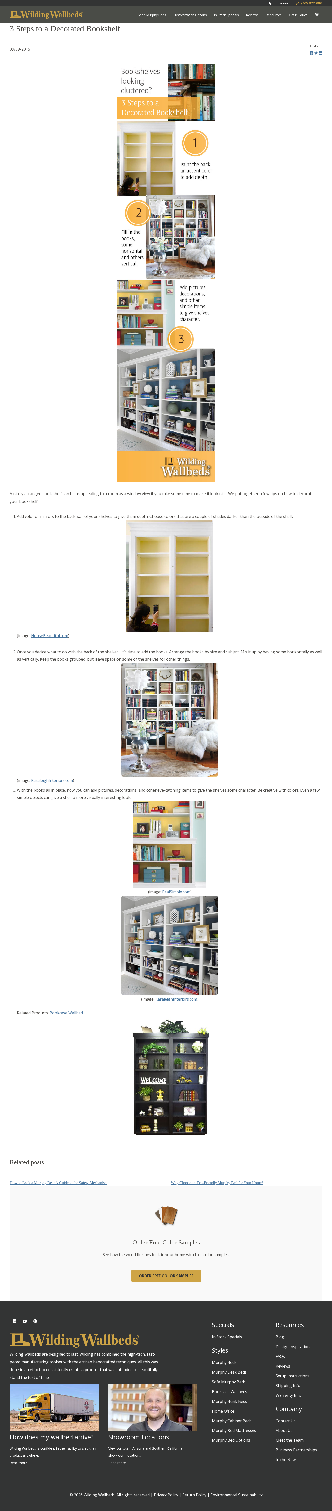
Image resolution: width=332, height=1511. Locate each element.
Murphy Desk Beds (229, 1372)
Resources (274, 15)
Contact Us (286, 1420)
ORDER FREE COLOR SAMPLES (166, 1276)
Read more (18, 1462)
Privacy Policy (166, 1495)
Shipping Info (288, 1385)
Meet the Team (290, 1440)
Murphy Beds (224, 1362)
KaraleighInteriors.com (52, 780)
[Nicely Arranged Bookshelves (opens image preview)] (169, 720)
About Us (284, 1430)
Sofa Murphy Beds (229, 1382)
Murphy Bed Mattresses (234, 1430)
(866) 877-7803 (310, 3)
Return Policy (194, 1495)
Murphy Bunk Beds (229, 1401)
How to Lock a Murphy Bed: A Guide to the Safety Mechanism (58, 1183)
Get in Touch (298, 15)
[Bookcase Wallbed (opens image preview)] (169, 1077)
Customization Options (190, 15)
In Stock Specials (227, 1337)
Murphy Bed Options (231, 1440)
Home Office (223, 1411)
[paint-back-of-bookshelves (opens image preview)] (169, 576)
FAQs (280, 1356)
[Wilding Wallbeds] (46, 15)
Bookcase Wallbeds (229, 1391)
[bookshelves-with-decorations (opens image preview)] (169, 844)
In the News (286, 1459)
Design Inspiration (293, 1346)
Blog (280, 1337)
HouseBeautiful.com (49, 635)
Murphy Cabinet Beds (232, 1420)
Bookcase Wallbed (66, 1013)
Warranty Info (288, 1395)
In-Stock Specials (226, 15)
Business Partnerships (296, 1450)
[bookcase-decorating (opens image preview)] (169, 945)
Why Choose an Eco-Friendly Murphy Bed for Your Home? (217, 1183)
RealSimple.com (176, 891)
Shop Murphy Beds (152, 15)
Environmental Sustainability (236, 1495)
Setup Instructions (292, 1375)
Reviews (252, 15)
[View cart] (317, 15)
